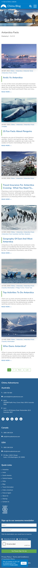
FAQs (4, 481)
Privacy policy (14, 565)
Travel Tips (28, 287)
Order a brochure (7, 490)
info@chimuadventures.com (11, 451)
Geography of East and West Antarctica (17, 240)
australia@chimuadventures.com (13, 397)
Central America (7, 478)
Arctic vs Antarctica (13, 77)
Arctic (15, 73)
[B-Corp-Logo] (4, 509)
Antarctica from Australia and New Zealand (16, 234)
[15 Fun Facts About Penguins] (19, 110)
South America (6, 475)
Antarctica (19, 71)
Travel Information (8, 487)
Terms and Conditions (20, 557)
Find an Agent (6, 493)
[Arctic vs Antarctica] (19, 56)
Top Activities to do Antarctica (18, 292)
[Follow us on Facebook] (7, 419)
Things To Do (20, 287)
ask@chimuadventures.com (11, 436)
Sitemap (4, 499)
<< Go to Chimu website (8, 2)
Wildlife (4, 126)
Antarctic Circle (28, 71)
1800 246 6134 (8, 433)
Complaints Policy (8, 559)
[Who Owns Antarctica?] (19, 325)
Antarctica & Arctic (9, 539)
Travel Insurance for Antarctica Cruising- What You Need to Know (18, 186)
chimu (13, 71)
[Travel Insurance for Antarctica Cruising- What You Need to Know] (19, 163)
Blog (3, 484)
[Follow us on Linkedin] (12, 419)
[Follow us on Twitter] (3, 419)
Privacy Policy (6, 557)
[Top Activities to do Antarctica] (19, 271)
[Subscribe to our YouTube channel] (20, 419)
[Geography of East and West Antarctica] (19, 217)
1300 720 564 (7, 393)
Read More (5, 92)
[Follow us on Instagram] (16, 419)
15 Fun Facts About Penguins (17, 131)
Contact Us (5, 502)
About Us (5, 496)
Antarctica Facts (7, 73)
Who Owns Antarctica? (14, 346)
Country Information (8, 287)
